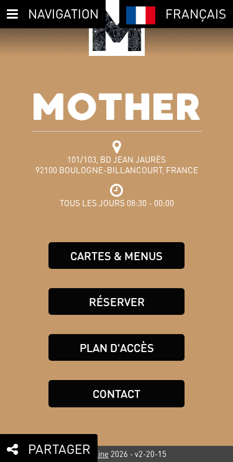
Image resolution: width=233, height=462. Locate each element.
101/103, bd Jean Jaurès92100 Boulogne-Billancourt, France (116, 164)
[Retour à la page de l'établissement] (117, 28)
